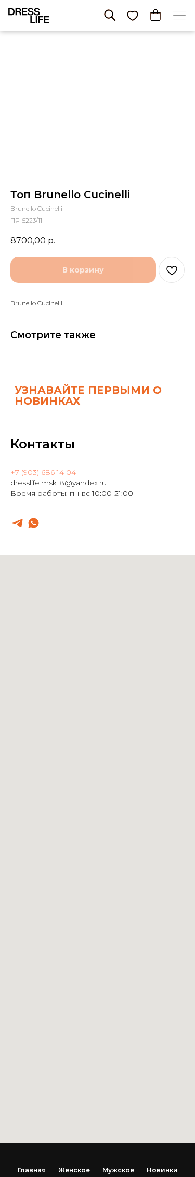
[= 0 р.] (155, 15)
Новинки (162, 1170)
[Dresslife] (17, 522)
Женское (74, 1170)
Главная (32, 1170)
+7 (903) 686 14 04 (43, 472)
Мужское (118, 1170)
